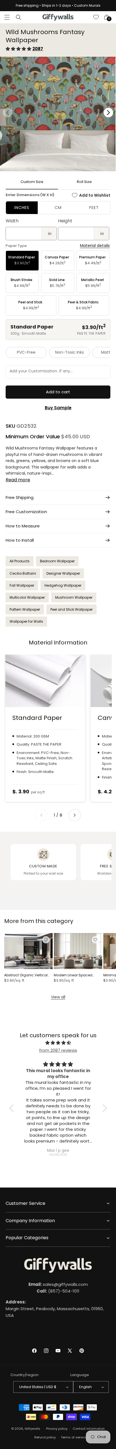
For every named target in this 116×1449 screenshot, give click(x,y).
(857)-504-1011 (58, 1291)
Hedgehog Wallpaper (62, 585)
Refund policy (45, 1437)
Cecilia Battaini (23, 573)
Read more (18, 480)
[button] (7, 17)
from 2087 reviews (58, 1050)
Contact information (89, 1428)
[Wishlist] (96, 17)
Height (65, 221)
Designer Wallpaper (63, 573)
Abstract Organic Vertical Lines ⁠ (26, 975)
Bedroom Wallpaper (57, 561)
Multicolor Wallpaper (27, 597)
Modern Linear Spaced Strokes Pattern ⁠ (73, 975)
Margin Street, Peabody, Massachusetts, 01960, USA (55, 1308)
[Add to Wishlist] (46, 939)
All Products (20, 561)
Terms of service (74, 1437)
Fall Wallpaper (22, 585)
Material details (95, 245)
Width (12, 221)
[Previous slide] (41, 815)
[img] (58, 1042)
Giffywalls (32, 1428)
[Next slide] (74, 815)
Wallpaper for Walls (26, 621)
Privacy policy (57, 1428)
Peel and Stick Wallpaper (71, 609)
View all (58, 997)
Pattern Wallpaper (25, 609)
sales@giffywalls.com (58, 1284)
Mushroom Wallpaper (73, 597)
